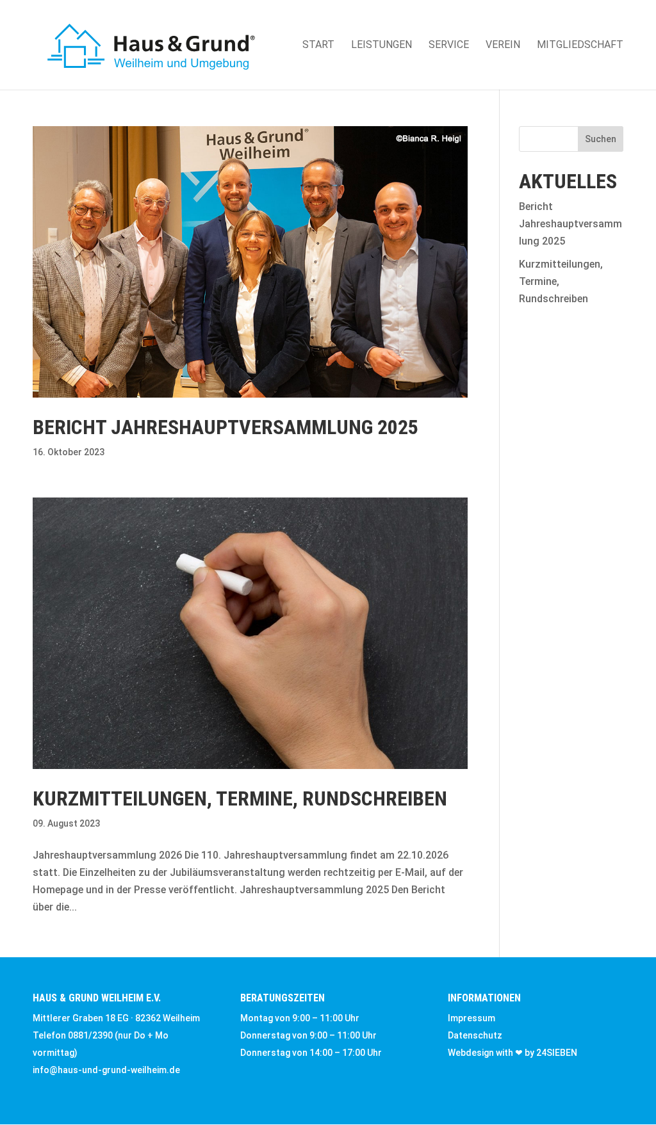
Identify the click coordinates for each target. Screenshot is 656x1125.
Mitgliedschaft (580, 45)
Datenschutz (475, 1035)
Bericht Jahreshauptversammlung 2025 (225, 427)
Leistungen (381, 45)
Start (318, 45)
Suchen (600, 139)
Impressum (471, 1018)
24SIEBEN (556, 1053)
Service (449, 45)
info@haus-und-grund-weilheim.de (106, 1070)
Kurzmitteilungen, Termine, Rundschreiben (240, 798)
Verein (503, 45)
